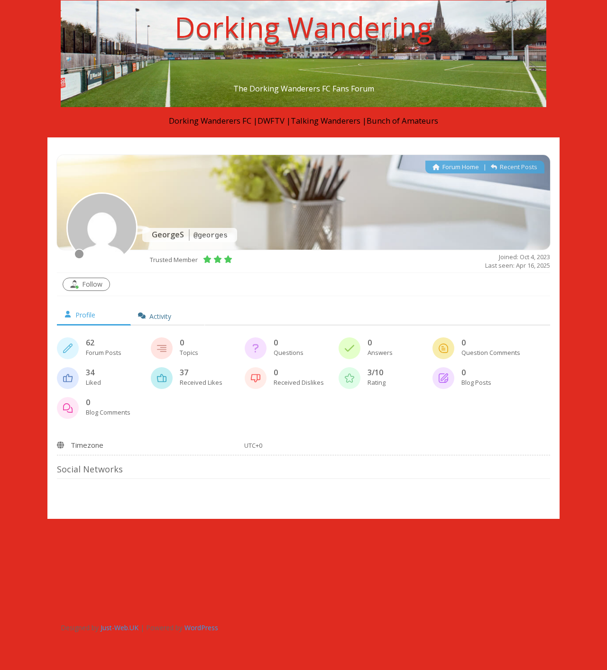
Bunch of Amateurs (402, 120)
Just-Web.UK (119, 627)
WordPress (201, 627)
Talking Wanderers (326, 120)
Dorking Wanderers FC (210, 120)
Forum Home (460, 167)
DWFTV (272, 120)
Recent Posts (517, 167)
